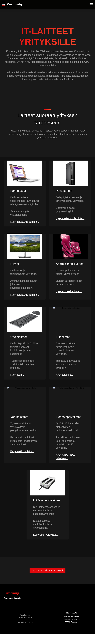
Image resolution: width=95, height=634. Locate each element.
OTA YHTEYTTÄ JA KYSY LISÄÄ (47, 571)
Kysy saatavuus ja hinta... (24, 221)
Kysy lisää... (17, 374)
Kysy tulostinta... (65, 374)
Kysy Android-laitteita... (69, 291)
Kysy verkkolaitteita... (22, 451)
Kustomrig (14, 4)
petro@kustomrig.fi (71, 616)
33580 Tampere (71, 622)
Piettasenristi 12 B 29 (71, 620)
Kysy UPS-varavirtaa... (46, 534)
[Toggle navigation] (91, 4)
